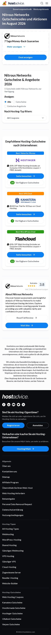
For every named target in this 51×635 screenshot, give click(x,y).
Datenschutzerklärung (12, 509)
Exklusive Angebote (16, 106)
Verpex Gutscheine (11, 624)
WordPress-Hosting (11, 539)
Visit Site (25, 325)
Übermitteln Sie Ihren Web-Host (17, 487)
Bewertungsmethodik (22, 9)
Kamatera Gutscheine (12, 602)
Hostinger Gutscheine (12, 613)
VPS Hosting (8, 556)
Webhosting (8, 534)
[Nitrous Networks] (14, 286)
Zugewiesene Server (11, 572)
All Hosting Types (10, 528)
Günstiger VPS (9, 561)
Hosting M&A (24, 448)
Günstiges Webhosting (13, 550)
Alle (9, 101)
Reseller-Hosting (10, 578)
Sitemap (6, 477)
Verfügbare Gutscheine (25, 182)
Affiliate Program (10, 482)
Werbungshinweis (41, 9)
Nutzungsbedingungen (12, 515)
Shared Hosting (9, 545)
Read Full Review (25, 317)
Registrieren (13, 425)
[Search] (42, 3)
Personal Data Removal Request (17, 504)
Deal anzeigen (25, 57)
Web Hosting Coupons (13, 597)
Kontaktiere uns (9, 471)
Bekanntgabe (8, 498)
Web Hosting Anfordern (13, 493)
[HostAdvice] (13, 3)
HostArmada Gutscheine (13, 608)
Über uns (6, 466)
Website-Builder (10, 583)
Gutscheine (21, 101)
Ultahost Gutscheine (11, 619)
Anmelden (38, 425)
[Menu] (46, 3)
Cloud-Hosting (9, 567)
